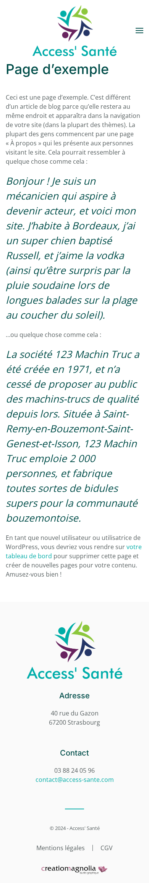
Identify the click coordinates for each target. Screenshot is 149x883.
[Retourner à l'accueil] (74, 30)
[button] (139, 30)
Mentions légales (60, 848)
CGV (106, 848)
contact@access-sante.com (75, 779)
